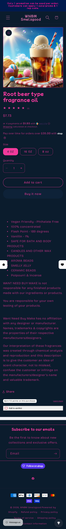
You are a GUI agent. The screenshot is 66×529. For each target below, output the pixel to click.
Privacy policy (49, 512)
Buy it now (33, 194)
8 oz (45, 151)
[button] (8, 17)
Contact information (35, 523)
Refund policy (29, 512)
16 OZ (28, 151)
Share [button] (10, 391)
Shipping (7, 126)
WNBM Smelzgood (30, 507)
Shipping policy (46, 518)
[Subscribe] (55, 453)
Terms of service (24, 518)
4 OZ (10, 151)
